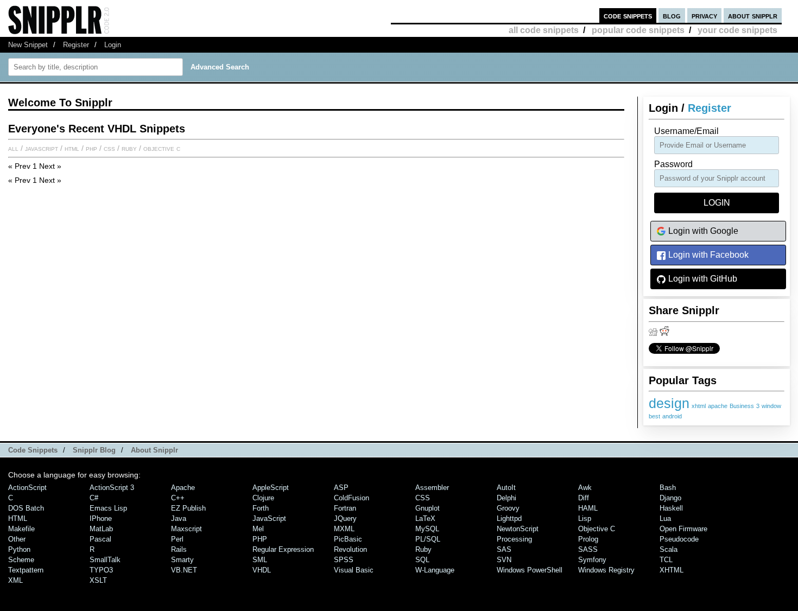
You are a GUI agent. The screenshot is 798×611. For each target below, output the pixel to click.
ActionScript (27, 487)
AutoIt (506, 487)
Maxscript (186, 529)
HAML (588, 508)
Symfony (592, 560)
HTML (72, 148)
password (673, 164)
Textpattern (25, 570)
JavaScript (41, 148)
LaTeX (425, 518)
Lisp (584, 518)
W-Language (434, 570)
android (672, 416)
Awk (585, 487)
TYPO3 (101, 570)
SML (259, 560)
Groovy (508, 508)
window (771, 406)
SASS (588, 549)
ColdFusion (351, 498)
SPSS (343, 560)
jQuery (345, 518)
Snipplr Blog (94, 450)
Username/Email (686, 131)
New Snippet (28, 45)
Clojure (263, 498)
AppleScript (270, 487)
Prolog (588, 539)
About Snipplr (154, 450)
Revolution (350, 549)
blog (672, 15)
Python (19, 549)
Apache (183, 487)
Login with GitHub (701, 278)
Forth (260, 508)
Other (17, 539)
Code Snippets (33, 450)
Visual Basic (353, 570)
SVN (504, 560)
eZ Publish (188, 508)
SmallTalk (105, 560)
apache (717, 406)
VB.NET (184, 570)
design (669, 403)
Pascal (100, 539)
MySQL (427, 529)
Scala (668, 549)
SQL (422, 560)
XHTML (671, 570)
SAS (504, 549)
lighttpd (509, 518)
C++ (178, 498)
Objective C (161, 148)
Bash (668, 487)
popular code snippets (638, 30)
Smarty (182, 560)
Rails (179, 549)
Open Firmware (683, 529)
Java (178, 518)
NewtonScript (518, 529)
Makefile (21, 529)
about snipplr (752, 15)
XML (15, 580)
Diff (583, 498)
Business (742, 406)
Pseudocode (679, 539)
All (13, 148)
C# (94, 498)
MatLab (101, 529)
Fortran (345, 508)
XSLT (98, 580)
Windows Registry (606, 570)
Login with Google (702, 231)
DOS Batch (26, 508)
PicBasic (348, 539)
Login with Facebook (707, 254)
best (654, 416)
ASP (341, 487)
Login (112, 45)
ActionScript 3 (112, 487)
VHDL (261, 570)
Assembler (432, 487)
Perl (177, 539)
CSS (109, 148)
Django (670, 498)
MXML (344, 529)
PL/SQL (427, 539)
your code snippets (737, 30)
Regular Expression (283, 549)
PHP (91, 148)
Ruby (129, 148)
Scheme (21, 560)
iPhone (101, 518)
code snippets (628, 15)
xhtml (699, 406)
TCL (666, 560)
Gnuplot (427, 508)
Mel (258, 529)
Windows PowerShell (529, 570)
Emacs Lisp (108, 508)
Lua (665, 518)
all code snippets (544, 30)
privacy (704, 15)
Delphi (506, 498)
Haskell (671, 508)
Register (76, 45)
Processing (514, 539)
